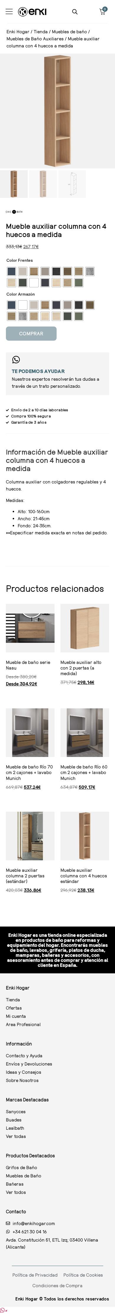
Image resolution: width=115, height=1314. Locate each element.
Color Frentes (19, 260)
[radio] (11, 271)
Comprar (31, 333)
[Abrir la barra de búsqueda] (75, 11)
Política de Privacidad (35, 1274)
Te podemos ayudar (38, 371)
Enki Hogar (17, 31)
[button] (3, 1310)
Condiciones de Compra (57, 1285)
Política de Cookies (83, 1274)
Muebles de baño (69, 31)
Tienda (41, 31)
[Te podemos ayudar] (16, 359)
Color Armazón (20, 294)
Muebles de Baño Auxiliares (35, 38)
